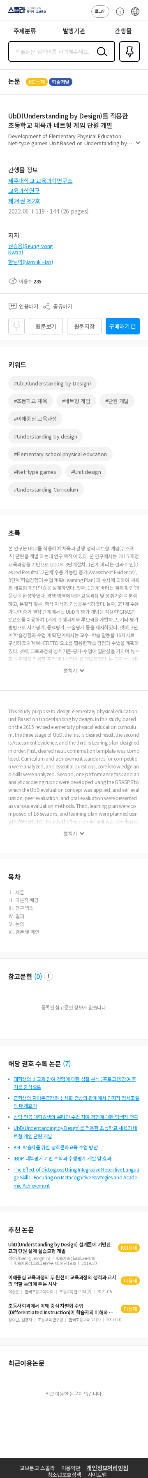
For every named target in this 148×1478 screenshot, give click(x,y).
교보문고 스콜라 (37, 1468)
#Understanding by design (45, 436)
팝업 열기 (48, 976)
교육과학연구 (23, 190)
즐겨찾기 (128, 61)
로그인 (100, 11)
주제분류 (25, 30)
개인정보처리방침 (107, 1468)
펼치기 (138, 146)
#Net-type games (35, 472)
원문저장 (84, 326)
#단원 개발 (117, 401)
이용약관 (71, 1468)
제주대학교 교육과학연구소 (40, 180)
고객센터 (118, 15)
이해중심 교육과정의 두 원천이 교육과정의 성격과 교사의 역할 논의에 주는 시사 (62, 1280)
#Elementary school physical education (60, 454)
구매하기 (119, 326)
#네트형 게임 (76, 401)
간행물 (123, 30)
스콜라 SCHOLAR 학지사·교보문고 (25, 12)
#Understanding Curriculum (46, 489)
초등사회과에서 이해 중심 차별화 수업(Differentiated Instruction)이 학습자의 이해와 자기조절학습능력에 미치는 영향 (60, 1309)
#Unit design (86, 472)
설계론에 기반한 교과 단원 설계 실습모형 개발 (59, 1247)
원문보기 (45, 326)
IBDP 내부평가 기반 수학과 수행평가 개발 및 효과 (62, 1158)
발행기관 (74, 30)
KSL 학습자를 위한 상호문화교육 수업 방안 (55, 1147)
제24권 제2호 (24, 201)
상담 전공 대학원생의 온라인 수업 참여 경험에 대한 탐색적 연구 (76, 1116)
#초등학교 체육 (30, 401)
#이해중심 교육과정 (35, 418)
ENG (135, 15)
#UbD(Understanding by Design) (52, 383)
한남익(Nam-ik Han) (30, 262)
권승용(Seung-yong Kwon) (30, 249)
